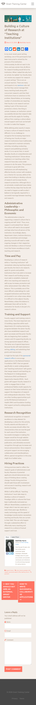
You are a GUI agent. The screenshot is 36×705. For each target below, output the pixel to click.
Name (8, 622)
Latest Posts (15, 537)
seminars (21, 85)
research (6, 572)
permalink (6, 574)
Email (9, 631)
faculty (21, 570)
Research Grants (10, 570)
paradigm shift (27, 570)
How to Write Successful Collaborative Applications (26, 590)
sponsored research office (15, 572)
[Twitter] (10, 553)
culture (18, 570)
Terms (22, 698)
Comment (9, 640)
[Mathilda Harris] (10, 545)
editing (12, 349)
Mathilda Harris (25, 42)
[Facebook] (7, 553)
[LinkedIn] (12, 553)
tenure (27, 572)
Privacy (15, 698)
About (7, 537)
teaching (23, 572)
